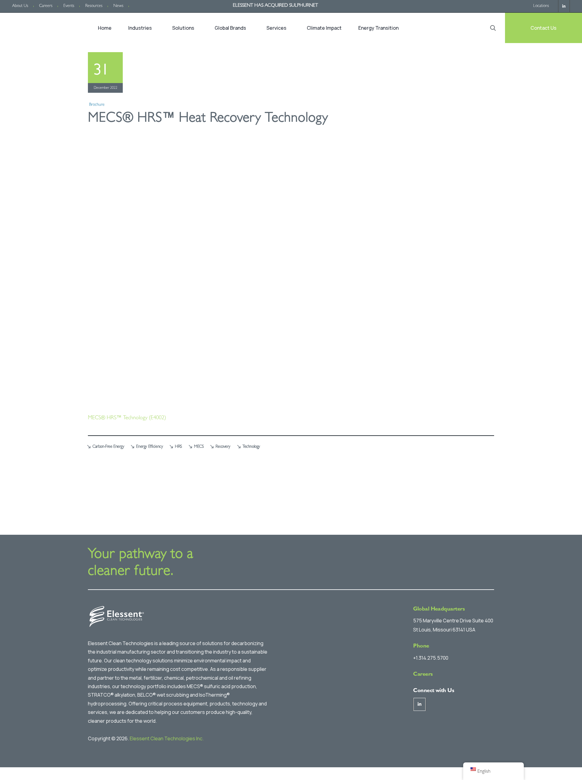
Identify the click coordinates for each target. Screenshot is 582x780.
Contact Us (543, 28)
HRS (178, 447)
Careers (45, 6)
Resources (93, 6)
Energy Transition (378, 28)
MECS (198, 447)
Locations (541, 6)
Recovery (223, 447)
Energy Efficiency (149, 447)
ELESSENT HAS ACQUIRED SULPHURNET (275, 5)
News (118, 6)
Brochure (97, 105)
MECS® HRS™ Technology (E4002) (127, 418)
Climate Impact (324, 28)
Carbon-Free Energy (108, 447)
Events (68, 6)
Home (105, 28)
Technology (251, 447)
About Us (20, 6)
